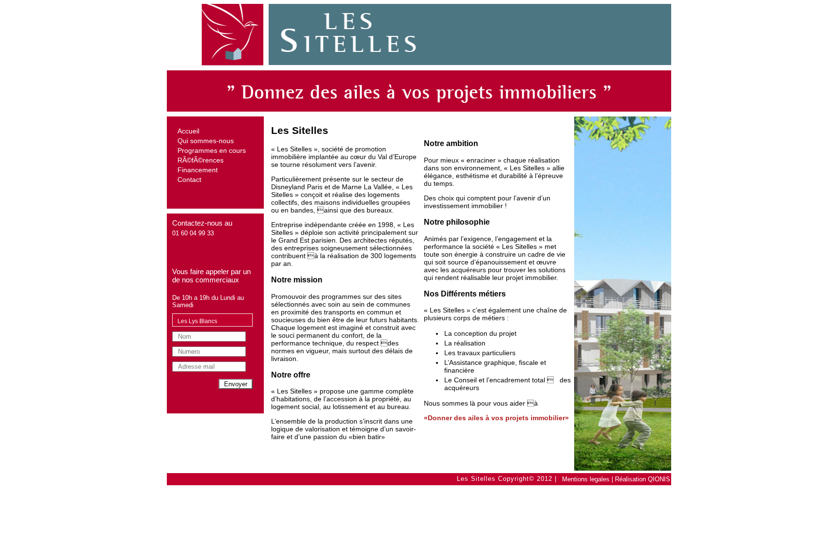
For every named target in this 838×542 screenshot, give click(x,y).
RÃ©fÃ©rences (200, 160)
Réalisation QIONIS (642, 479)
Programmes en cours (211, 150)
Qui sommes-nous (205, 141)
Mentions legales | (587, 479)
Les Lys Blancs (197, 321)
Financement (197, 170)
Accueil (188, 131)
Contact (189, 179)
